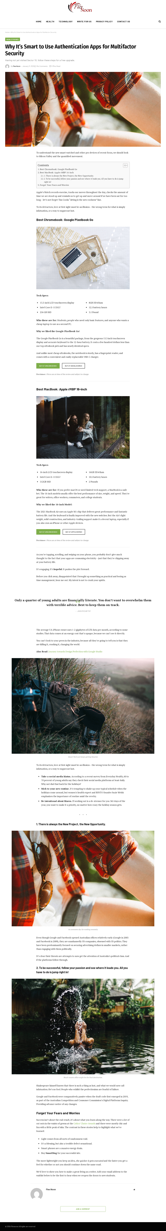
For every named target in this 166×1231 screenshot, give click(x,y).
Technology (65, 21)
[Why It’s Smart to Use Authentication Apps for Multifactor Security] (83, 109)
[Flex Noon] (83, 7)
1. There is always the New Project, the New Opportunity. (69, 176)
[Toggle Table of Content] (124, 165)
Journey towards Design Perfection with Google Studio (75, 651)
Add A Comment (83, 1209)
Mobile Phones (12, 39)
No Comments (42, 66)
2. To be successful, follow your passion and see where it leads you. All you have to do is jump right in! (83, 180)
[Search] (159, 21)
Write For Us (84, 21)
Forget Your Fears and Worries (54, 185)
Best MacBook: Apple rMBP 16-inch (57, 172)
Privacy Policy (104, 21)
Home (39, 21)
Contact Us (123, 21)
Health (50, 21)
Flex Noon (16, 66)
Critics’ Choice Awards (84, 1123)
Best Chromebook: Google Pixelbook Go (58, 169)
